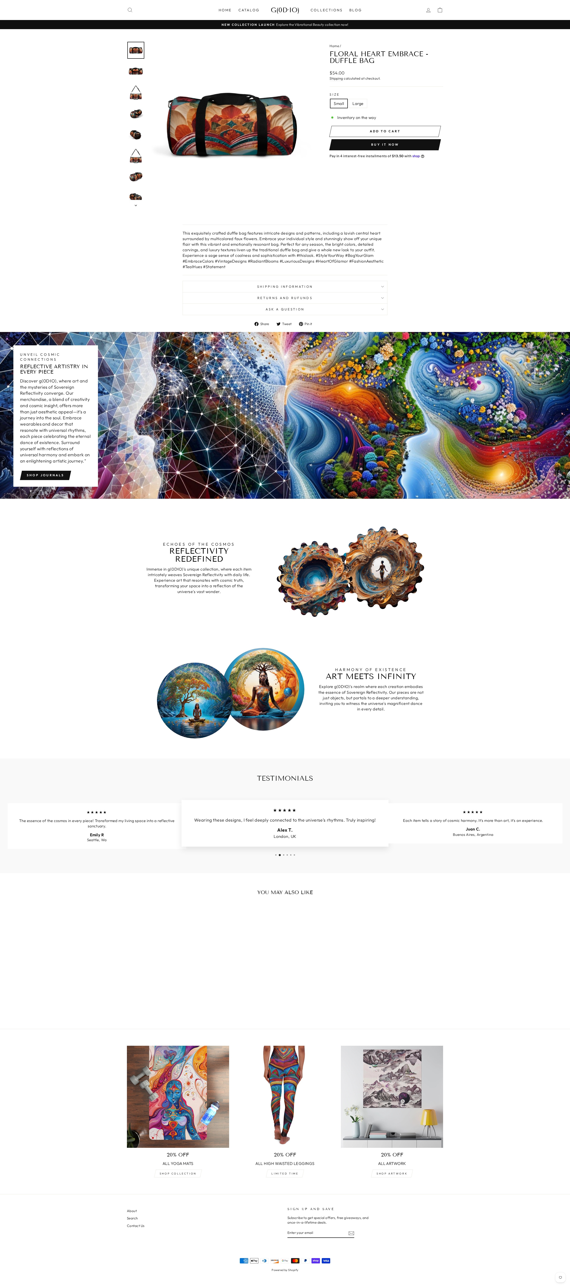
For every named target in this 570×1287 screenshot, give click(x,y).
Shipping (336, 78)
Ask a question (285, 309)
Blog (355, 10)
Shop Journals (45, 475)
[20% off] (178, 1097)
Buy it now (385, 145)
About (132, 1211)
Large (357, 103)
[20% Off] (392, 1097)
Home (225, 10)
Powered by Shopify (285, 1270)
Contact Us (136, 1226)
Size (335, 95)
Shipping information (285, 287)
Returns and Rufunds (285, 298)
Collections (327, 10)
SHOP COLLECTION (178, 1173)
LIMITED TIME (284, 1173)
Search (132, 1218)
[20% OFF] (285, 1097)
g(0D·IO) (285, 10)
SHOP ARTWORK (392, 1173)
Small (339, 103)
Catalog (248, 10)
